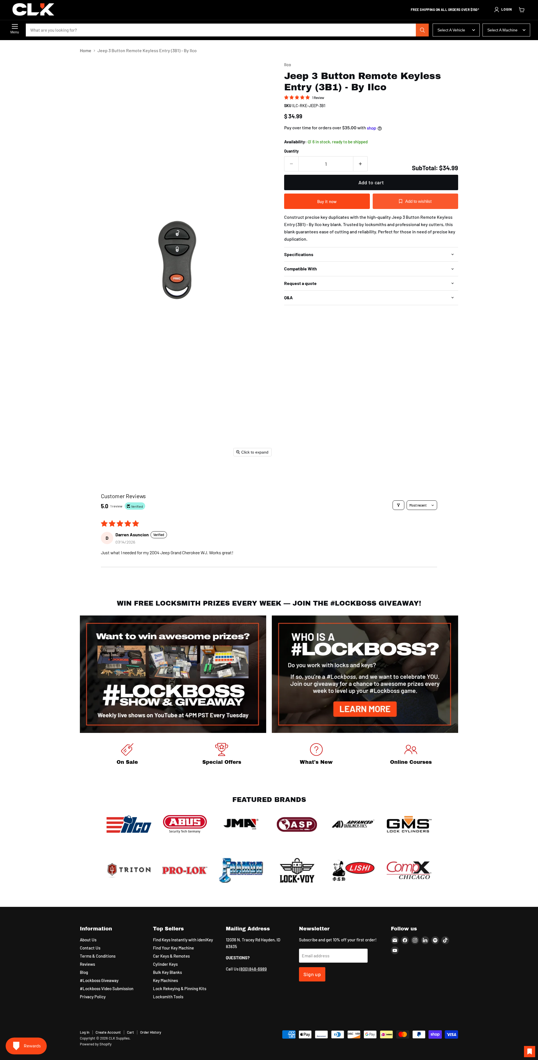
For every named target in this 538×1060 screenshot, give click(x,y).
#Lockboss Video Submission (106, 988)
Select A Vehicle (451, 30)
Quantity (291, 151)
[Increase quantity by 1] (360, 164)
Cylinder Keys (165, 964)
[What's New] (316, 755)
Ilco (287, 64)
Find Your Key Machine (173, 947)
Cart (130, 1032)
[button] (503, 9)
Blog (84, 972)
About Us (88, 939)
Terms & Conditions (97, 955)
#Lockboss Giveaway (99, 980)
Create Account (108, 1032)
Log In (84, 1032)
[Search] (422, 30)
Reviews (87, 964)
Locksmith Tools (168, 996)
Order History (150, 1032)
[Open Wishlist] (529, 1051)
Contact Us (90, 947)
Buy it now (327, 201)
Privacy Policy (93, 996)
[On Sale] (127, 755)
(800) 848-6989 (253, 968)
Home (85, 50)
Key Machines (165, 980)
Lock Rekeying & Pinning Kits (179, 988)
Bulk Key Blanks (167, 972)
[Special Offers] (222, 755)
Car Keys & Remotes (171, 955)
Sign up (312, 974)
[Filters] (398, 505)
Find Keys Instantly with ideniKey (183, 939)
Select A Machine (502, 30)
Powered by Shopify (96, 1044)
